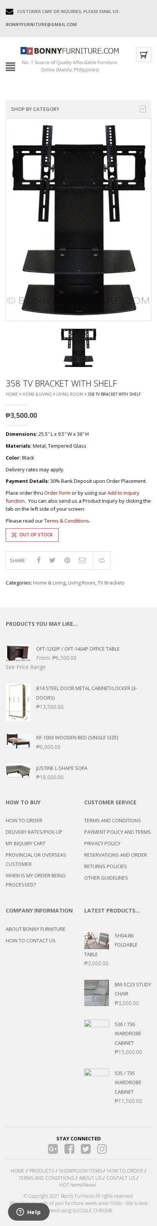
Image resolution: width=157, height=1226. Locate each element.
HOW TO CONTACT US (31, 940)
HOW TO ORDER (24, 820)
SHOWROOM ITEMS (80, 1171)
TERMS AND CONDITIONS (112, 820)
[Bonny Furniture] (69, 50)
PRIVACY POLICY (102, 843)
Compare (101, 560)
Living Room (69, 394)
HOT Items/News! (77, 1185)
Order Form (57, 492)
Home (12, 394)
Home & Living (37, 394)
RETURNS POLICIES (105, 866)
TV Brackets (111, 582)
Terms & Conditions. (67, 520)
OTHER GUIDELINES (106, 877)
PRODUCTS (41, 1171)
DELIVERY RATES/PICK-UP (34, 831)
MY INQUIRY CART (25, 843)
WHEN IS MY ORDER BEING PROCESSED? (36, 880)
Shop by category (35, 109)
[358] (78, 348)
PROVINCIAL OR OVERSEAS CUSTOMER (36, 859)
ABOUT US (90, 1178)
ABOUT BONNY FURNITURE (36, 929)
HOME (17, 1171)
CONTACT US (120, 1178)
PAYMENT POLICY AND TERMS (117, 831)
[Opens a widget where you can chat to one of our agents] (29, 1212)
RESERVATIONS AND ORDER (115, 854)
